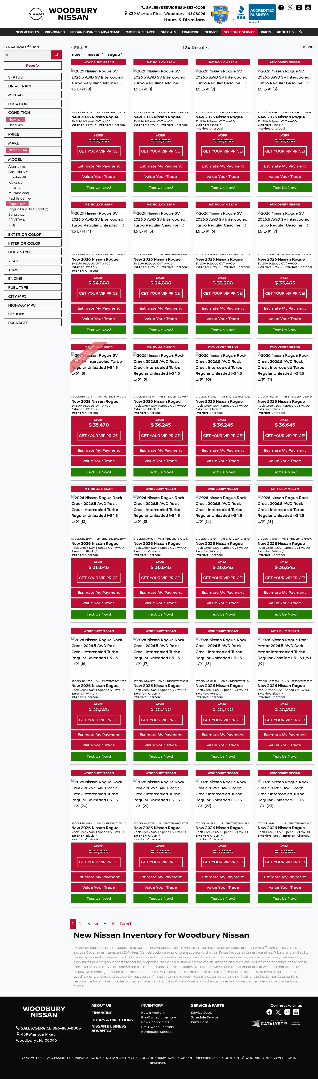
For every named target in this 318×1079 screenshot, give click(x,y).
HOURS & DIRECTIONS (112, 1020)
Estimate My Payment (99, 166)
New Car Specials (155, 1022)
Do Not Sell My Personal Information (140, 1057)
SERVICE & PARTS (207, 1005)
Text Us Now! (99, 187)
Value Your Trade (98, 176)
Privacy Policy (88, 1057)
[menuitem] (34, 119)
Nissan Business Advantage (109, 1028)
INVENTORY (152, 1005)
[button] (27, 32)
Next (126, 923)
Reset (31, 65)
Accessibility (59, 1057)
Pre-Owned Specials (157, 1027)
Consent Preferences (198, 1057)
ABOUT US (101, 1005)
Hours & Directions (184, 20)
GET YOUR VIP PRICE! (99, 151)
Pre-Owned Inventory (158, 1017)
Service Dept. (201, 1012)
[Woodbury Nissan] (64, 13)
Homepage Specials (157, 1031)
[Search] (56, 54)
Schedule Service (204, 1017)
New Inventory (153, 1012)
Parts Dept (199, 1022)
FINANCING (102, 1013)
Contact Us (32, 1057)
